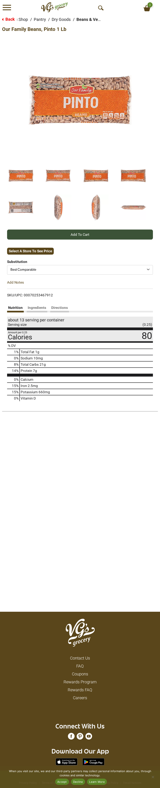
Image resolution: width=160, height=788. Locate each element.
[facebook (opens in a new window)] (71, 737)
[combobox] (80, 269)
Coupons (80, 673)
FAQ (80, 666)
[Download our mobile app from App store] (67, 761)
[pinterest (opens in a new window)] (80, 737)
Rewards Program (80, 681)
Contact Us (80, 658)
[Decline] (153, 777)
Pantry (40, 19)
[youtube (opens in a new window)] (88, 737)
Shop (23, 19)
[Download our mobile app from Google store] (93, 761)
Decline (78, 781)
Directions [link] (59, 308)
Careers (80, 697)
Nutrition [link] (15, 308)
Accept (62, 781)
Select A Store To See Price (30, 251)
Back (9, 19)
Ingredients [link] (37, 308)
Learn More (97, 781)
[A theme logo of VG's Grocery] (54, 7)
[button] (21, 175)
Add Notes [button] (15, 282)
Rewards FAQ (80, 689)
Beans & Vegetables (95, 19)
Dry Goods (61, 19)
